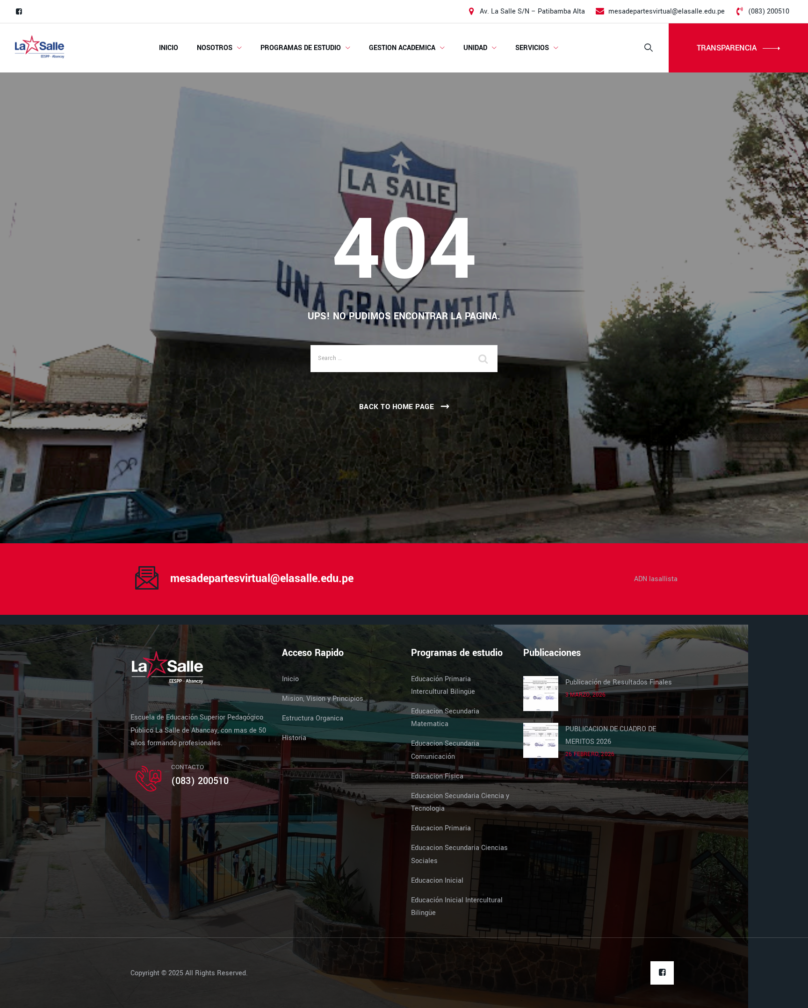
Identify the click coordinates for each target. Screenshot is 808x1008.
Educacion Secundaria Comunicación (445, 750)
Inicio (168, 48)
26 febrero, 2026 (589, 754)
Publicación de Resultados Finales (618, 682)
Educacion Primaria (441, 828)
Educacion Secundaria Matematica (445, 717)
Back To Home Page (396, 407)
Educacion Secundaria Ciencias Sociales (459, 854)
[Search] (649, 48)
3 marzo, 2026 (585, 695)
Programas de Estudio (300, 48)
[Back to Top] (788, 992)
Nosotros (214, 48)
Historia (294, 738)
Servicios (532, 48)
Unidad (475, 48)
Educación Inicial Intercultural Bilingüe (457, 906)
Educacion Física (437, 776)
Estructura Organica (312, 718)
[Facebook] (19, 12)
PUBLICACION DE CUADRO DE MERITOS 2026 (610, 735)
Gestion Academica (402, 48)
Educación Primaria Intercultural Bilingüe (443, 685)
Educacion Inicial (437, 881)
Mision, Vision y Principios (322, 699)
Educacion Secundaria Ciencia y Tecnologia (460, 802)
